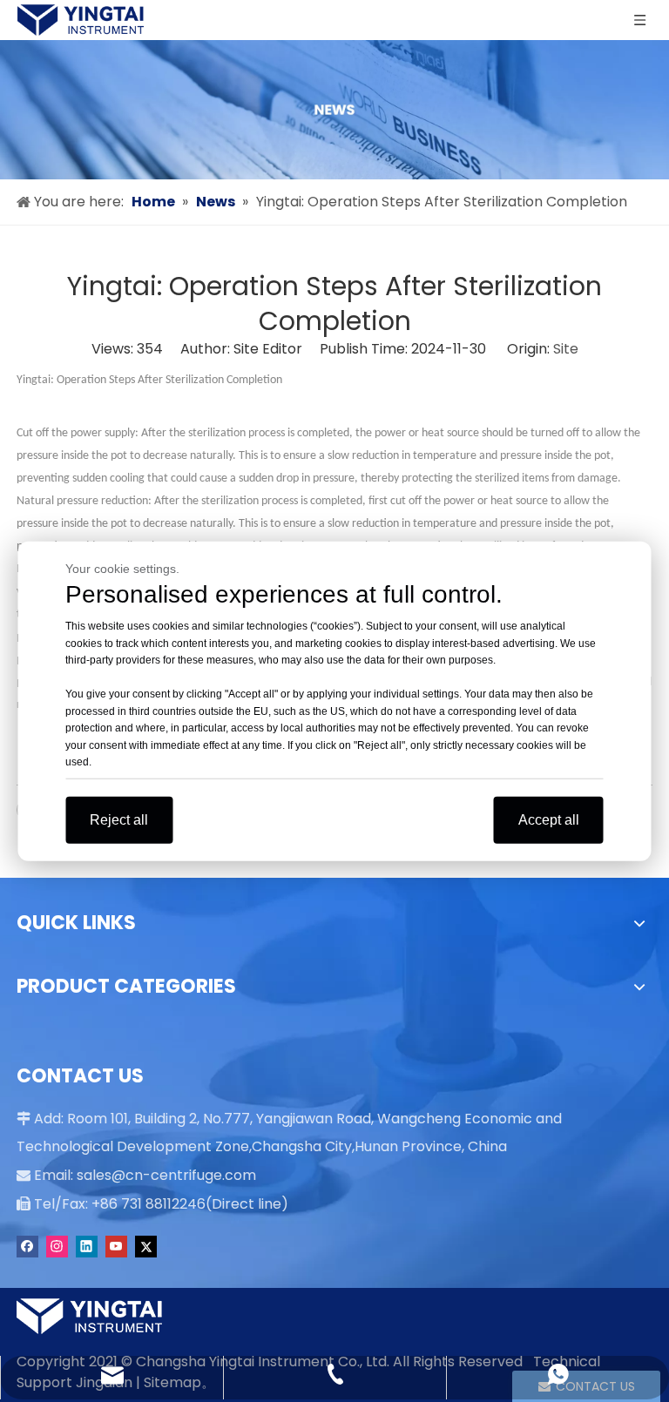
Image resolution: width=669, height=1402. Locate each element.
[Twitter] (146, 1246)
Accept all (548, 819)
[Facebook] (27, 1246)
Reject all (119, 819)
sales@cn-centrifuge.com (166, 1175)
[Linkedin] (87, 1246)
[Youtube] (116, 1246)
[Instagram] (57, 1246)
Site (565, 349)
